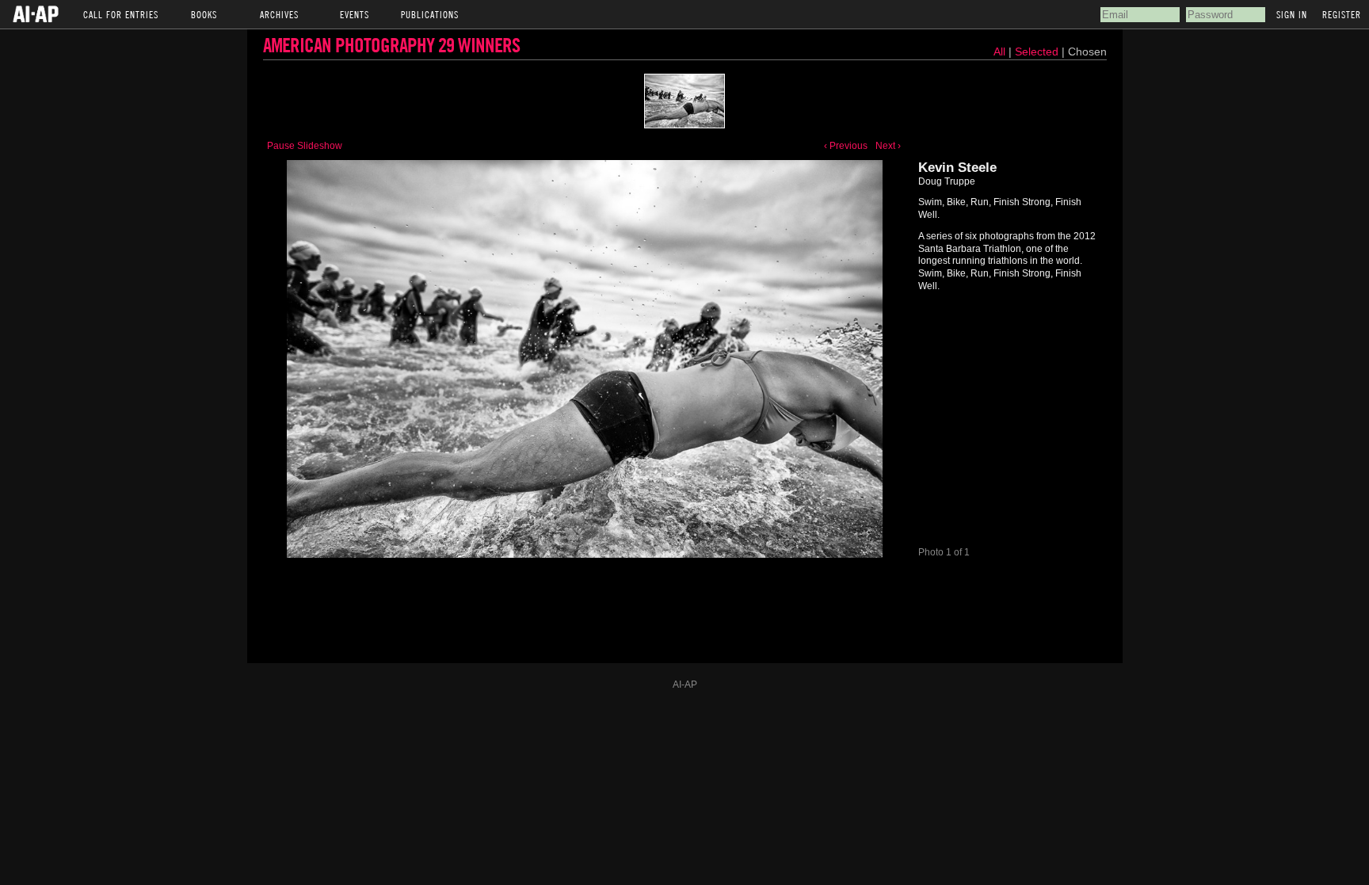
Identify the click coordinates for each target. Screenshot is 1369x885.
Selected (1038, 51)
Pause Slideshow (304, 145)
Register (1341, 14)
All (999, 51)
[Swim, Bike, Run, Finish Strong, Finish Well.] (684, 101)
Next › (888, 145)
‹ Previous (846, 145)
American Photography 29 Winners (391, 44)
